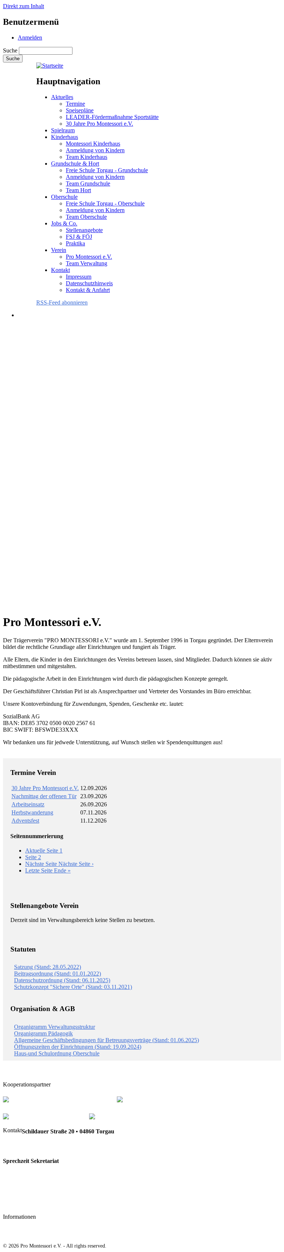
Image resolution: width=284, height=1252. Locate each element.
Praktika (75, 243)
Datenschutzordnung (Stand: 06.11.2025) (62, 980)
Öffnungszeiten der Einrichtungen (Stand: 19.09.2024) (77, 1047)
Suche (10, 50)
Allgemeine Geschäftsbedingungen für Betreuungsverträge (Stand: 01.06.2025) (106, 1040)
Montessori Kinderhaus (93, 143)
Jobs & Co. (64, 223)
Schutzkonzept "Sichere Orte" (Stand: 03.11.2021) (73, 987)
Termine (75, 104)
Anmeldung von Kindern (95, 150)
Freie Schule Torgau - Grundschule (107, 170)
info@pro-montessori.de (33, 1188)
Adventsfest (25, 820)
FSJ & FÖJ (79, 237)
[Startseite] (49, 65)
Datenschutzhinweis (89, 283)
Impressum (78, 276)
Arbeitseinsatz (27, 804)
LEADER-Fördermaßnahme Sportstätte (112, 117)
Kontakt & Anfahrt (88, 290)
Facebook (15, 1203)
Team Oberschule (86, 217)
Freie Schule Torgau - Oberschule (105, 203)
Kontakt (60, 270)
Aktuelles (62, 97)
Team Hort (78, 190)
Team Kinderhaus (86, 157)
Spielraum (63, 130)
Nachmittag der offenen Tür (44, 796)
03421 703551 (20, 1146)
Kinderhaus (64, 137)
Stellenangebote (84, 230)
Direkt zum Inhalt (23, 6)
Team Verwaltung (86, 263)
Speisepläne (80, 110)
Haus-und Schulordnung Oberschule (56, 1053)
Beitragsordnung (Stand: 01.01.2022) (57, 973)
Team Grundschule (88, 183)
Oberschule (64, 197)
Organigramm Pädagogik (43, 1033)
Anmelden (30, 37)
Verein (58, 250)
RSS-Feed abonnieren (62, 302)
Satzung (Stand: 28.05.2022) (47, 967)
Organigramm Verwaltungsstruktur (54, 1027)
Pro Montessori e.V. (89, 257)
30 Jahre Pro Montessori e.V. (99, 123)
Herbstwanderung (32, 812)
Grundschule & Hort (75, 163)
